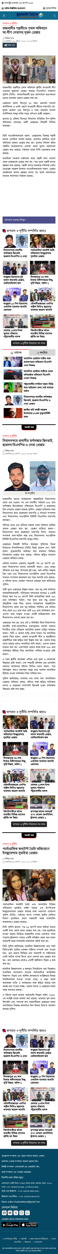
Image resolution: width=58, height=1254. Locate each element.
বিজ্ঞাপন (28, 1242)
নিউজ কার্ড (11, 45)
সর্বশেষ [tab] (17, 352)
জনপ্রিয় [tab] (43, 352)
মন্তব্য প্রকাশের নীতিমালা (39, 1239)
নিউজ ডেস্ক (9, 38)
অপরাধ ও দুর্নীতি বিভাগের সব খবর (29, 343)
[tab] (16, 352)
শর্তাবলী (24, 1239)
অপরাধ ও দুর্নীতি (10, 23)
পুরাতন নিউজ (50, 8)
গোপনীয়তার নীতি (10, 1239)
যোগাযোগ (38, 1242)
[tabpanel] (29, 387)
